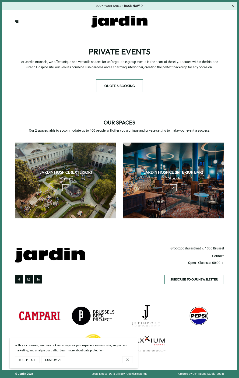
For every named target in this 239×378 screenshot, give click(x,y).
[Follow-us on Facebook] (19, 279)
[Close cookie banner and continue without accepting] (127, 359)
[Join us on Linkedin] (38, 279)
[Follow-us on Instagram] (29, 279)
